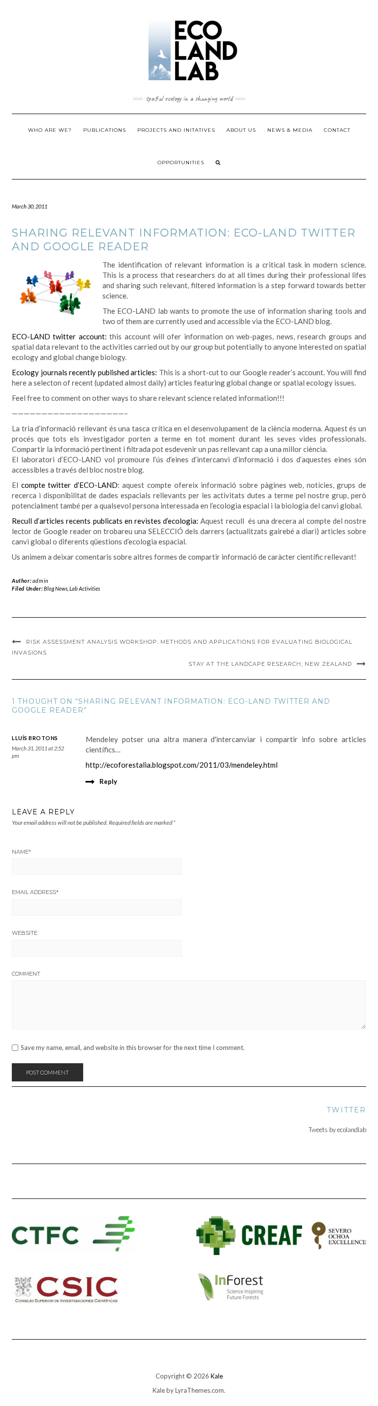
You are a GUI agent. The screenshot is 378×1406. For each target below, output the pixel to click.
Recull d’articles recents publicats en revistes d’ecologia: (105, 520)
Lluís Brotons (35, 738)
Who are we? (50, 130)
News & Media (290, 130)
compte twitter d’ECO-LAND (69, 484)
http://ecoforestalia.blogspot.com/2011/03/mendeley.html (182, 764)
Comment (26, 973)
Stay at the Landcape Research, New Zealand (270, 663)
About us (241, 130)
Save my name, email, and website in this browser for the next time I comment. (133, 1048)
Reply (108, 781)
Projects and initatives (176, 130)
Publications (104, 130)
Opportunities (181, 162)
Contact (337, 130)
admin (40, 580)
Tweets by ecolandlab (337, 1130)
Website (24, 932)
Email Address (35, 892)
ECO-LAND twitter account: (59, 336)
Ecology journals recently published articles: (84, 372)
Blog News (55, 588)
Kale (217, 1376)
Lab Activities (84, 588)
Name (21, 851)
